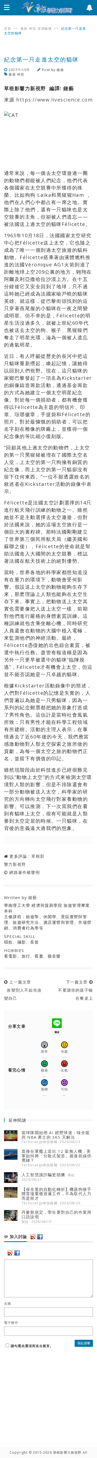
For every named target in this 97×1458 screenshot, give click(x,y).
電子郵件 (11, 1323)
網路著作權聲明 (24, 872)
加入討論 (17, 1236)
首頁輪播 (44, 28)
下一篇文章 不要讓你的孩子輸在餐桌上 (74, 990)
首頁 (7, 28)
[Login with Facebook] (40, 1236)
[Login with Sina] (33, 1236)
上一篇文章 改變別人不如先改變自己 (23, 990)
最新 (23, 28)
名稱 (7, 1303)
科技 (32, 28)
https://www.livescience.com (54, 99)
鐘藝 (60, 69)
